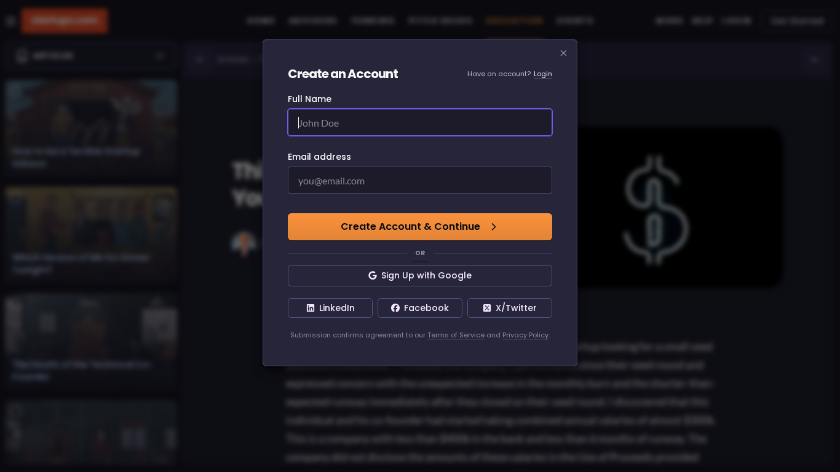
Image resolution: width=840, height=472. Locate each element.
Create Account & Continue (410, 226)
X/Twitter (516, 308)
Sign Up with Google (426, 275)
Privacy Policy (525, 335)
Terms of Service (456, 335)
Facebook (426, 308)
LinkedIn (337, 308)
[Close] (564, 53)
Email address (319, 157)
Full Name (309, 99)
